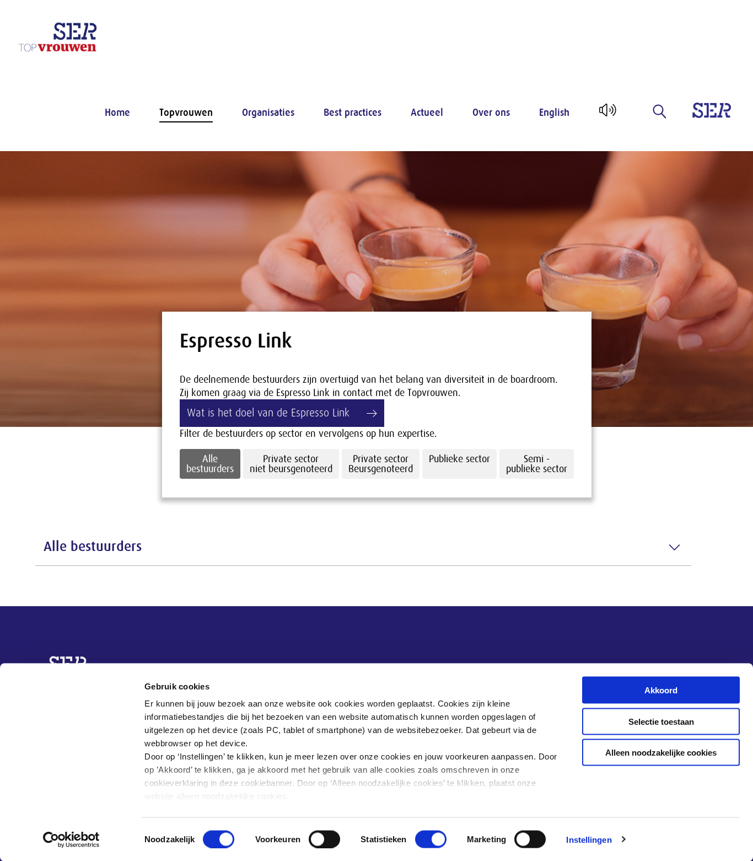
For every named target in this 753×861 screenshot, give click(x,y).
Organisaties (268, 112)
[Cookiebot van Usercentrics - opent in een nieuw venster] (71, 839)
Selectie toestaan (661, 721)
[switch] (324, 839)
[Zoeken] (659, 111)
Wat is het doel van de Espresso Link (268, 413)
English (554, 112)
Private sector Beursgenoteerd (380, 463)
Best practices (352, 112)
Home (117, 112)
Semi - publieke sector (536, 463)
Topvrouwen (186, 112)
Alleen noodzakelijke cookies (661, 752)
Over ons (491, 112)
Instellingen (588, 839)
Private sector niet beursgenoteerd (291, 463)
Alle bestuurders (210, 463)
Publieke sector (459, 458)
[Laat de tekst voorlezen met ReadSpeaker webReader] (607, 114)
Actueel (427, 112)
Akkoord (660, 690)
